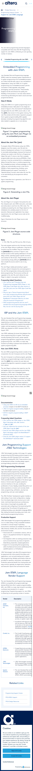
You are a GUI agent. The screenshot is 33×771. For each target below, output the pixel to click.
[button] (18, 10)
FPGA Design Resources (12, 701)
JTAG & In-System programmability (13, 408)
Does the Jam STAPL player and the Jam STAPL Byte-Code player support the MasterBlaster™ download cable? (16, 432)
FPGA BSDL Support (11, 697)
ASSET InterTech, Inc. (6, 605)
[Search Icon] (26, 3)
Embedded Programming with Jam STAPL (16, 59)
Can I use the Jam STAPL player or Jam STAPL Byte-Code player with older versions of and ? (16, 422)
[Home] (11, 3)
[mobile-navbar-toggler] (3, 3)
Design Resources (10, 10)
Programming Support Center (10, 12)
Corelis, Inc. (6, 633)
